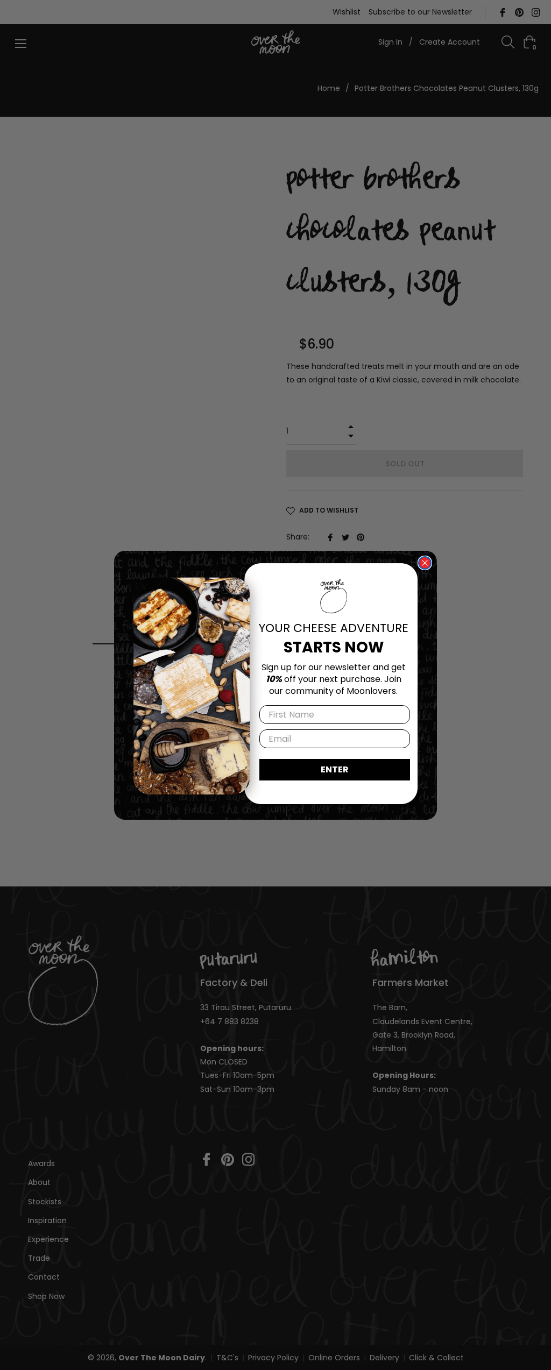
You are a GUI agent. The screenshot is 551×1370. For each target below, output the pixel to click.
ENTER (335, 769)
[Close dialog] (425, 563)
